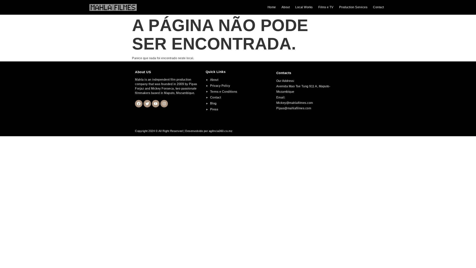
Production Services (353, 7)
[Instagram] (164, 103)
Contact (378, 7)
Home (272, 7)
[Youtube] (155, 103)
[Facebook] (138, 103)
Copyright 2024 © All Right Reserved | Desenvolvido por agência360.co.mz (184, 131)
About (286, 7)
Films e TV (326, 7)
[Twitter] (147, 103)
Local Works (304, 7)
